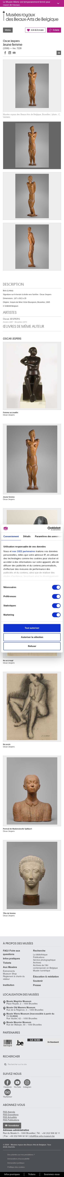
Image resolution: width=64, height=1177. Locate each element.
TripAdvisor (7, 1096)
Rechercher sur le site (5, 1064)
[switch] (56, 596)
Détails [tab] (27, 536)
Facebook (8, 1087)
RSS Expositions (10, 1114)
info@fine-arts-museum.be (42, 1135)
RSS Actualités (10, 1117)
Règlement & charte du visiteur (14, 977)
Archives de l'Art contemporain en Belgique (45, 966)
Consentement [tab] (11, 536)
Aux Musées (10, 967)
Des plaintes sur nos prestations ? (21, 1154)
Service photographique (44, 959)
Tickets (56, 30)
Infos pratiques (11, 958)
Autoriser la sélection (32, 637)
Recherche (39, 950)
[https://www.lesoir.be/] (35, 1040)
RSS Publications (11, 1119)
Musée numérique (41, 970)
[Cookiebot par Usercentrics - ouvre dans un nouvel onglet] (48, 529)
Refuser (32, 646)
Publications (38, 957)
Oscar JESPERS (15, 320)
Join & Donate (37, 30)
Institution (8, 985)
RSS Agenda (9, 1111)
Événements (9, 971)
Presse (37, 985)
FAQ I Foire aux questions (11, 952)
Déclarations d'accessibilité (18, 1158)
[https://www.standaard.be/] (53, 1042)
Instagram (27, 1087)
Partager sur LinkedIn (9, 53)
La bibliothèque (40, 954)
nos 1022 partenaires (23, 551)
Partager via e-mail (14, 53)
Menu (8, 30)
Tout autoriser (32, 628)
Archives (37, 962)
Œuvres (59, 53)
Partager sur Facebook (5, 53)
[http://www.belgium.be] (20, 1043)
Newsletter (13, 1125)
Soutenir (38, 980)
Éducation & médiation (46, 976)
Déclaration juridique (15, 1162)
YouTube (17, 1087)
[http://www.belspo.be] (8, 1043)
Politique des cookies (16, 1167)
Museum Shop (10, 973)
